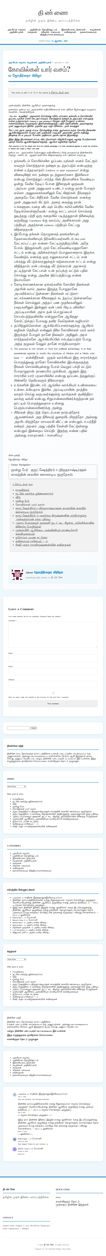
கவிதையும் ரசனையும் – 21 (31, 541)
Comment (12, 620)
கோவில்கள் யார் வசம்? (24, 809)
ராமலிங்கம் (22, 490)
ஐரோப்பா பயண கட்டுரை (31, 538)
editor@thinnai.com (79, 753)
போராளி (31, 917)
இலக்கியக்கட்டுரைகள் (73, 29)
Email (11, 666)
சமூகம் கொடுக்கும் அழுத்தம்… (30, 905)
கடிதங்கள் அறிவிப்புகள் (39, 62)
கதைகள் (32, 32)
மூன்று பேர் (19, 470)
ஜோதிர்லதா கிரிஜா (27, 76)
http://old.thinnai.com (44, 1031)
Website (11, 679)
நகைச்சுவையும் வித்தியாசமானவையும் (32, 870)
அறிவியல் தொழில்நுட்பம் (43, 29)
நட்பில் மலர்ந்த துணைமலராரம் (34, 494)
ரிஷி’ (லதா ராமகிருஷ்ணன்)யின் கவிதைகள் (43, 545)
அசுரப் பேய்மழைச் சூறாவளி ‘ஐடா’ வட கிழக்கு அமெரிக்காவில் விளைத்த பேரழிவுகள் (55, 816)
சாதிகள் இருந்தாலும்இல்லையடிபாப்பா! (43, 897)
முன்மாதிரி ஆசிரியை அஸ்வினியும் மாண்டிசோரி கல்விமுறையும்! (45, 819)
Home (58, 1197)
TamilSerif (49, 1035)
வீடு (17, 497)
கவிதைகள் (70, 32)
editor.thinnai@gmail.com (39, 756)
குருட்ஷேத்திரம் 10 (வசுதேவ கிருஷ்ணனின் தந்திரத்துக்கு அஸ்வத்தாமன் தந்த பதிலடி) (55, 814)
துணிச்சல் (25, 915)
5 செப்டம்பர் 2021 (59, 93)
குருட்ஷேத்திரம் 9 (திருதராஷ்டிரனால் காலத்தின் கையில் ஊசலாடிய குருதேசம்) (48, 472)
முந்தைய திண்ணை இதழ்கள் (72, 1205)
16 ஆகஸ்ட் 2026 (59, 40)
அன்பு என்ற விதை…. (37, 922)
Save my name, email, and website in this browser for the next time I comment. (38, 697)
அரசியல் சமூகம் (16, 29)
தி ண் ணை (53, 12)
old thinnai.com (70, 758)
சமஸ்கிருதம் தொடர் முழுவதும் (22, 1039)
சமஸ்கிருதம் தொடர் (68, 1202)
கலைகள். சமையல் (50, 32)
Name (11, 653)
